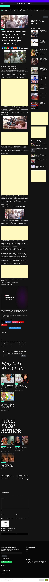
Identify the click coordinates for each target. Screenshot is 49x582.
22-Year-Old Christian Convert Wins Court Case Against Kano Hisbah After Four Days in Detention (7, 387)
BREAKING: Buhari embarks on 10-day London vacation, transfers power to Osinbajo (43, 41)
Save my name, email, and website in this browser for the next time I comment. (14, 518)
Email (2, 514)
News (2, 29)
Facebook (27, 549)
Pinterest (27, 554)
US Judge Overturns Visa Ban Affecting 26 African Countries (14, 10)
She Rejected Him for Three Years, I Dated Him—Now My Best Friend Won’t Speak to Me (7, 465)
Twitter (27, 551)
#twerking (20, 9)
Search (32, 15)
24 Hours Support (8, 561)
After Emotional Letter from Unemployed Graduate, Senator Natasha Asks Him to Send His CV (21, 387)
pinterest (5, 324)
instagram (15, 322)
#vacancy (16, 9)
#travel (27, 9)
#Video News (6, 9)
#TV (23, 9)
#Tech (34, 9)
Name (2, 510)
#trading (30, 9)
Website (17, 514)
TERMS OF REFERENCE (5, 570)
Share (22, 48)
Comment (3, 498)
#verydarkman (12, 9)
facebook (9, 322)
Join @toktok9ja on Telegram (15, 327)
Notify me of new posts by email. (7, 530)
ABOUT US (3, 565)
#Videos (2, 9)
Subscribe (23, 355)
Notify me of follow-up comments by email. (9, 528)
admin (7, 46)
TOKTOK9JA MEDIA (24, 3)
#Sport (44, 9)
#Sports (41, 9)
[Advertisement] (14, 85)
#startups (37, 9)
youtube (21, 322)
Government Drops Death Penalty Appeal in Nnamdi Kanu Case (7, 448)
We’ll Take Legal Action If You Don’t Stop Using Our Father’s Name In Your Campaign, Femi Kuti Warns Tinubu (43, 52)
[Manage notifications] (47, 580)
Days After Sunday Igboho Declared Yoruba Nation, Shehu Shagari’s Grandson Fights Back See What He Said (5, 343)
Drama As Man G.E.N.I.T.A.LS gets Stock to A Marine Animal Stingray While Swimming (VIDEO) (44, 69)
